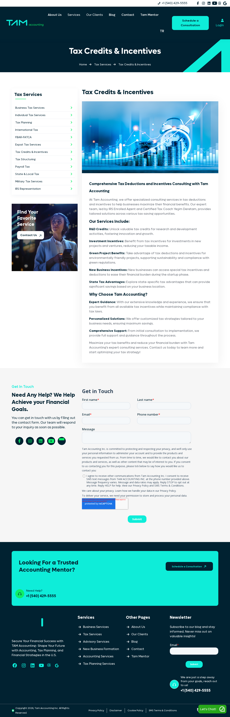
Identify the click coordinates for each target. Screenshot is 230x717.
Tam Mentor (140, 656)
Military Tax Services (28, 181)
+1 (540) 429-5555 (173, 3)
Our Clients (139, 634)
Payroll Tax (22, 167)
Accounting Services (98, 656)
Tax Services (102, 64)
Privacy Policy (96, 710)
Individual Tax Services (30, 115)
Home (83, 64)
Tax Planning (23, 122)
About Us (138, 627)
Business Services (96, 627)
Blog (134, 642)
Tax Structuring (25, 159)
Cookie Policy (135, 710)
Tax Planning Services (99, 664)
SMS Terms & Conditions (163, 710)
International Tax (26, 130)
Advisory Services (96, 642)
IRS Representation (28, 189)
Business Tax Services (30, 108)
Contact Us (29, 235)
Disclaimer (116, 710)
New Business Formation (101, 649)
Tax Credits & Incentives (31, 152)
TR (162, 31)
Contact (137, 649)
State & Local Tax (27, 174)
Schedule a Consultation (190, 23)
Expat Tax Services (28, 144)
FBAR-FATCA (23, 137)
